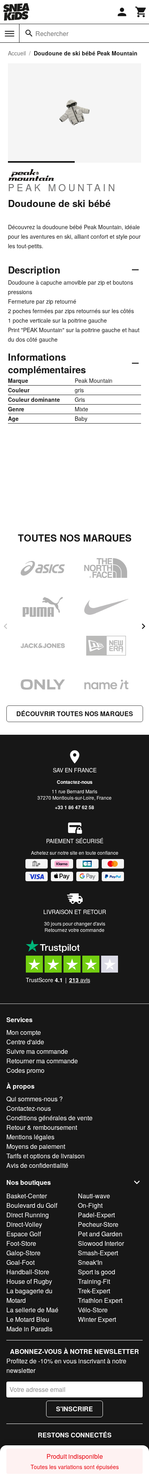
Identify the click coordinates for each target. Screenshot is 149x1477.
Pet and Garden (100, 1233)
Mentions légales (30, 1136)
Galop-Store (23, 1252)
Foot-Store (21, 1243)
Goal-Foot (20, 1262)
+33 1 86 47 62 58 (74, 807)
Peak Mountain (62, 187)
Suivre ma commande (37, 1051)
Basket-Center (26, 1195)
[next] (143, 626)
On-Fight (90, 1205)
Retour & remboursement (41, 1127)
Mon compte (23, 1032)
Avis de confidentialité (37, 1165)
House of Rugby (29, 1281)
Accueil (17, 53)
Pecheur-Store (98, 1224)
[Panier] (141, 12)
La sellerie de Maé (32, 1309)
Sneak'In (90, 1262)
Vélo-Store (93, 1309)
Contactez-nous (75, 782)
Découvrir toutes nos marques (74, 713)
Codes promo (25, 1070)
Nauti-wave (94, 1195)
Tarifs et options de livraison (45, 1155)
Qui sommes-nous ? (34, 1098)
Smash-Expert (98, 1252)
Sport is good (96, 1271)
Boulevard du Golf (31, 1205)
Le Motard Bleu (27, 1319)
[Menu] (9, 33)
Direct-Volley (24, 1224)
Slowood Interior (101, 1243)
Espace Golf (23, 1233)
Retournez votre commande (74, 929)
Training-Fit (94, 1281)
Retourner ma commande (42, 1060)
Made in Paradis (29, 1328)
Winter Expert (97, 1319)
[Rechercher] (29, 33)
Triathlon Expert (100, 1300)
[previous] (5, 626)
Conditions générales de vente (49, 1117)
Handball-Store (27, 1271)
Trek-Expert (94, 1290)
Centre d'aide (25, 1041)
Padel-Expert (96, 1214)
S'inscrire (74, 1408)
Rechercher (51, 33)
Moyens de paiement (35, 1146)
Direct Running (27, 1214)
